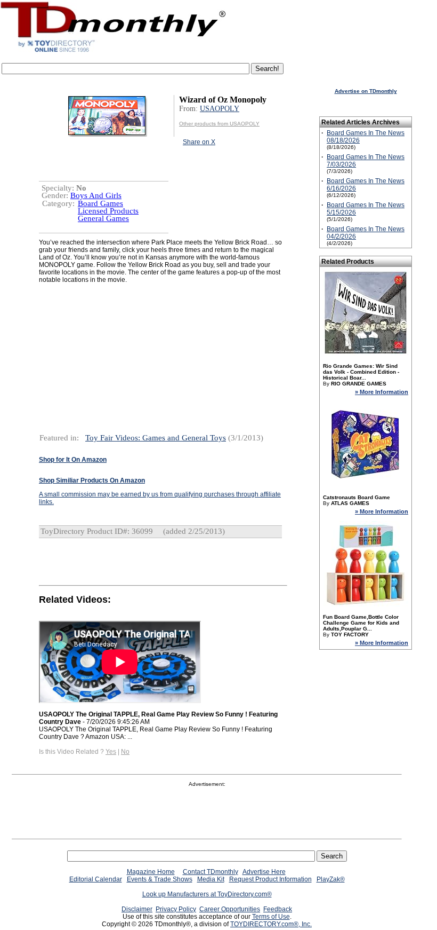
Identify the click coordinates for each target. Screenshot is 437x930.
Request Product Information (270, 879)
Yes (111, 751)
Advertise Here (264, 872)
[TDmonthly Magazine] (113, 52)
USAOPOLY (219, 109)
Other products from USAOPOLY (219, 124)
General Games (103, 218)
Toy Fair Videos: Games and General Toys (155, 438)
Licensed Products (108, 211)
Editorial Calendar (95, 879)
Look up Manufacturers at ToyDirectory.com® (207, 894)
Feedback (277, 909)
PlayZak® (331, 879)
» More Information (381, 392)
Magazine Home (151, 872)
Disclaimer (137, 909)
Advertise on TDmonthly (366, 91)
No (125, 751)
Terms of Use (271, 916)
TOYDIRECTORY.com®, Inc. (271, 924)
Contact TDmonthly (210, 872)
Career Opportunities (229, 909)
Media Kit (210, 879)
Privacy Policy (176, 909)
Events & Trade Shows (159, 879)
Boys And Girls (96, 195)
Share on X (199, 142)
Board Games (100, 203)
